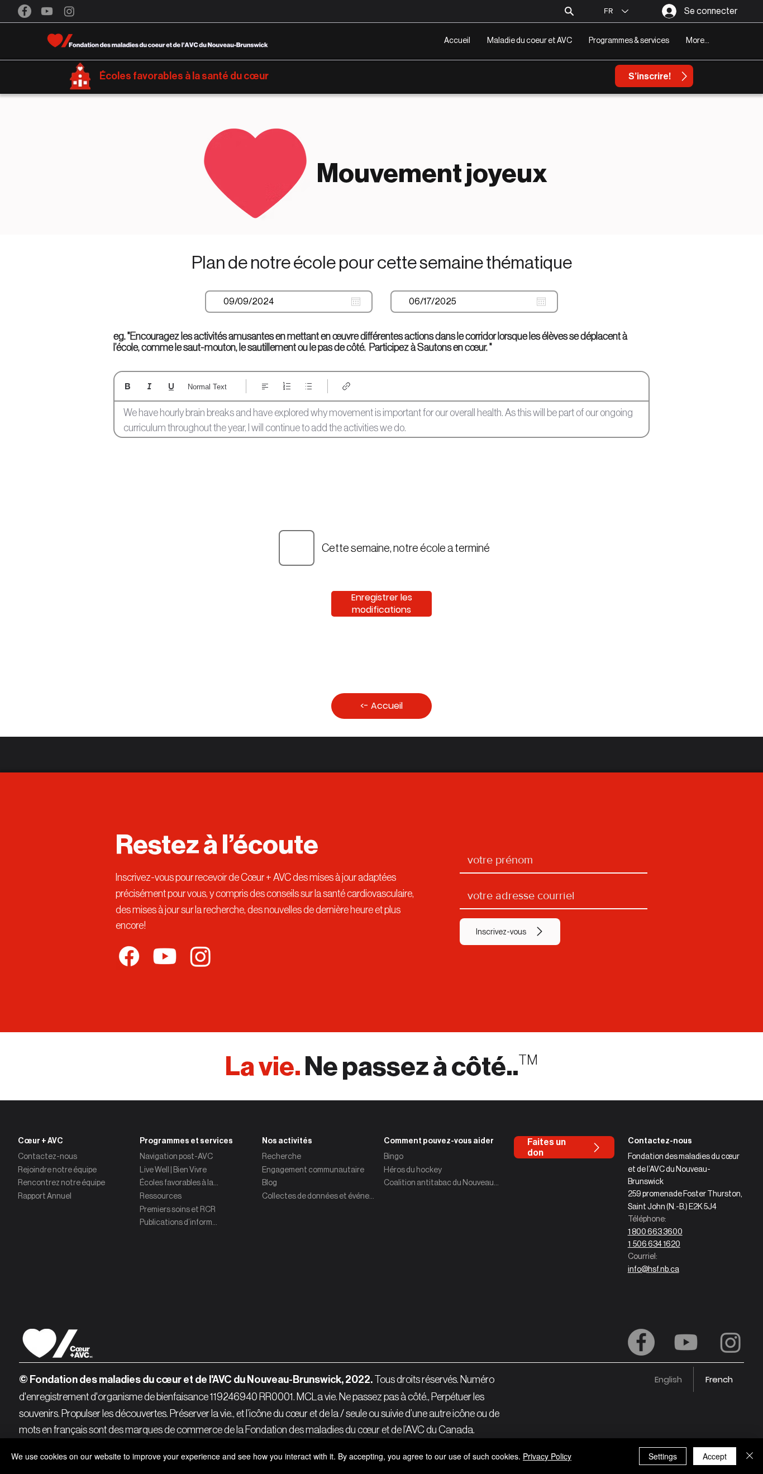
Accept (715, 1456)
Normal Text (207, 387)
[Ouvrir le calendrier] (355, 301)
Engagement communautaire (313, 1169)
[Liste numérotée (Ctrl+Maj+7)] (287, 386)
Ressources (161, 1195)
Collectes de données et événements (320, 1195)
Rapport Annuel (44, 1195)
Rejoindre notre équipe (57, 1169)
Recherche (281, 1156)
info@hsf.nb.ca (653, 1269)
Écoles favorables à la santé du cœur (184, 76)
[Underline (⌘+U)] (171, 386)
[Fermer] (749, 1456)
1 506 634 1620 (654, 1243)
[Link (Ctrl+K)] (346, 386)
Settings (662, 1456)
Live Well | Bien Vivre (173, 1169)
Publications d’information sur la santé (179, 1222)
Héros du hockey (413, 1169)
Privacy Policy (547, 1456)
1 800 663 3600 (655, 1231)
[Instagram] (69, 11)
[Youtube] (47, 11)
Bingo (393, 1156)
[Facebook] (24, 11)
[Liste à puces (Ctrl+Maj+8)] (309, 386)
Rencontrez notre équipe (61, 1182)
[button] (529, 40)
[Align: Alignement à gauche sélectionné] (265, 386)
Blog (269, 1182)
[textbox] (381, 421)
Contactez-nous (47, 1156)
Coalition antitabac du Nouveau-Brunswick (442, 1182)
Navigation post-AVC (176, 1156)
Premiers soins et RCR (178, 1209)
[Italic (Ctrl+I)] (149, 386)
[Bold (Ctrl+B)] (128, 386)
